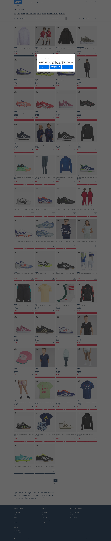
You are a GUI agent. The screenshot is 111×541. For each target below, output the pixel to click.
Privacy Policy (53, 63)
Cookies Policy (60, 63)
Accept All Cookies (44, 67)
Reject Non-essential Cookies (55, 67)
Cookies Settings (67, 67)
